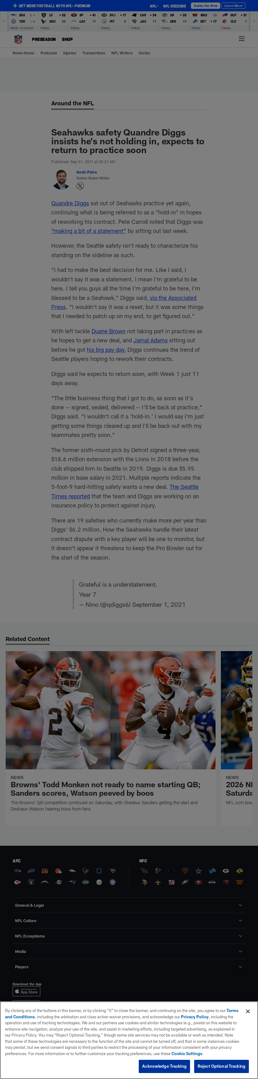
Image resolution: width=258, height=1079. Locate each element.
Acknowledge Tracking (164, 1066)
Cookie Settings (186, 1053)
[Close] (248, 1011)
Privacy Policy (195, 1016)
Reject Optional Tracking (221, 1066)
